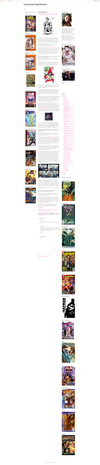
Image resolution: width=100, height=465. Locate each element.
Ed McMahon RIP (65, 125)
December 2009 (65, 98)
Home (25, 9)
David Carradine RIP (66, 158)
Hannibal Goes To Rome (53, 47)
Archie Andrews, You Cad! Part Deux (68, 143)
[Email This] (49, 213)
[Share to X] (51, 213)
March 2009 (65, 168)
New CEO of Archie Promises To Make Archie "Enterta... (68, 116)
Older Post (57, 255)
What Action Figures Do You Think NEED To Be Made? (68, 109)
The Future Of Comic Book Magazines (68, 132)
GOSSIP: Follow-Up (66, 136)
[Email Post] (47, 213)
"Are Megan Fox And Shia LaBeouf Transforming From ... (68, 126)
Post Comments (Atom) (45, 256)
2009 (63, 97)
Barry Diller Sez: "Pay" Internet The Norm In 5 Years (68, 146)
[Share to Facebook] (52, 213)
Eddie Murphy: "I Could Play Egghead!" (68, 148)
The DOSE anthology (45, 106)
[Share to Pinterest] (53, 213)
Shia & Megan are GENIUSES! (67, 149)
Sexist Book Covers (66, 162)
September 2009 (65, 102)
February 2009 (65, 169)
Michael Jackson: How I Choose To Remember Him (68, 111)
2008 (63, 172)
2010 (63, 96)
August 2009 (65, 103)
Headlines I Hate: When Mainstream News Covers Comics (68, 107)
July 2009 (64, 104)
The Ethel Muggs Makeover (67, 157)
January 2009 (65, 170)
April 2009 (64, 167)
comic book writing (42, 214)
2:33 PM (45, 226)
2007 (63, 173)
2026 (63, 95)
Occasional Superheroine (35, 4)
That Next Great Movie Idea (67, 161)
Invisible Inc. (48, 47)
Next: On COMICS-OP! (66, 156)
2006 (63, 174)
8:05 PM (45, 236)
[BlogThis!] (50, 213)
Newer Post (39, 255)
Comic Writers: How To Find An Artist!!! (47, 14)
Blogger (54, 462)
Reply (41, 223)
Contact (63, 42)
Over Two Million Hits (66, 152)
